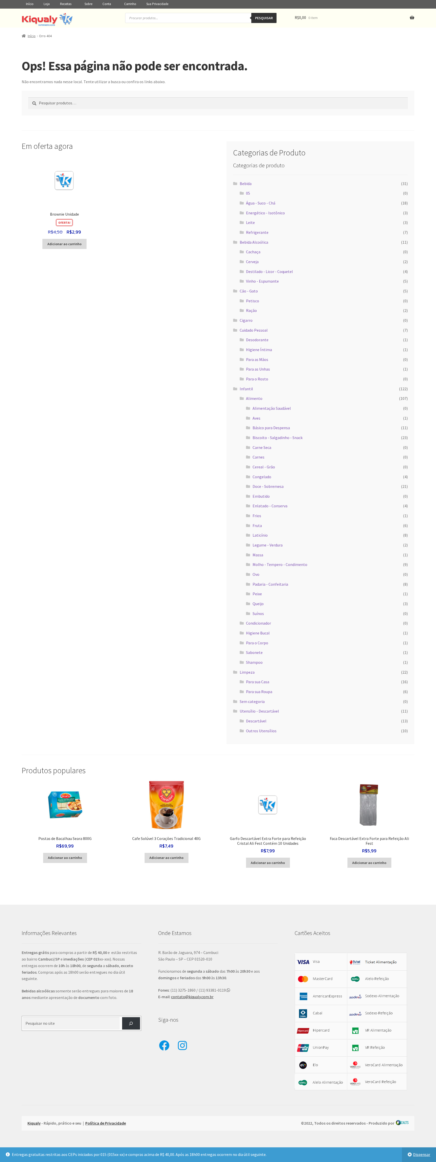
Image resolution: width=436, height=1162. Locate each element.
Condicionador (258, 623)
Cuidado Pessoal (254, 330)
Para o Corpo (257, 642)
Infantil (246, 388)
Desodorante (257, 339)
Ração (251, 310)
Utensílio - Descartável (259, 711)
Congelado (262, 476)
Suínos (258, 613)
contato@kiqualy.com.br (192, 996)
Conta (106, 4)
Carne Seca (262, 447)
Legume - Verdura (268, 545)
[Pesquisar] (131, 1023)
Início (30, 4)
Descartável (256, 720)
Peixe (257, 593)
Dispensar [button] (421, 1154)
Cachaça (253, 251)
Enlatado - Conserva (270, 505)
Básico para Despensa (271, 427)
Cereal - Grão (264, 466)
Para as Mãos (257, 359)
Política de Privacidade (105, 1123)
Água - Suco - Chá (260, 203)
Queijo (258, 603)
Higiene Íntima (259, 349)
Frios (257, 515)
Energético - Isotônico (265, 212)
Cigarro (246, 320)
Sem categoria (252, 701)
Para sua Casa (257, 681)
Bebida (246, 183)
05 (248, 193)
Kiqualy (34, 1123)
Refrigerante (257, 232)
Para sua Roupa (259, 691)
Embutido (261, 496)
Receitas (65, 4)
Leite (250, 222)
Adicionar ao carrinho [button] (64, 244)
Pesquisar (264, 18)
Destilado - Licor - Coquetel (269, 271)
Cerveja (252, 261)
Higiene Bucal (258, 632)
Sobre (88, 4)
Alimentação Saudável (272, 408)
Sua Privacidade (157, 4)
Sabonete (254, 652)
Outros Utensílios (261, 730)
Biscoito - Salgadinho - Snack (278, 437)
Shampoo (254, 662)
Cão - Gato (249, 290)
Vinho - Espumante (262, 281)
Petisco (252, 300)
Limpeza (247, 672)
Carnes (258, 457)
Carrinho (130, 4)
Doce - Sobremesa (268, 486)
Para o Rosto (257, 378)
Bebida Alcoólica (254, 242)
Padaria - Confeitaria (270, 584)
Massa (258, 554)
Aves (256, 418)
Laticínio (260, 535)
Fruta (257, 525)
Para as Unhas (258, 369)
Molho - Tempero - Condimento (280, 564)
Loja (47, 4)
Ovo (256, 574)
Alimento (254, 398)
